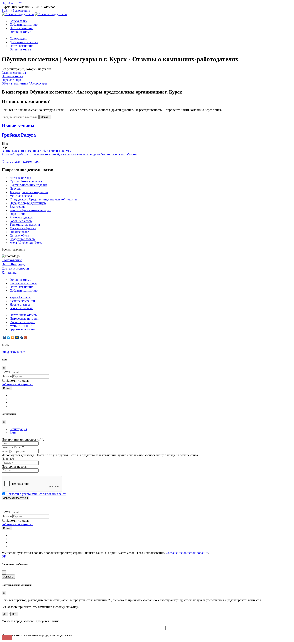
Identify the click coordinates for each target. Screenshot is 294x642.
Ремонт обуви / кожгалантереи (30, 210)
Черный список (20, 297)
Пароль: (8, 458)
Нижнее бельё (19, 231)
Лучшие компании (22, 301)
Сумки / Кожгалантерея (26, 181)
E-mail (6, 372)
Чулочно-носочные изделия (28, 185)
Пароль (7, 376)
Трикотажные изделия (25, 224)
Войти (6, 10)
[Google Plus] (25, 337)
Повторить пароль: (14, 466)
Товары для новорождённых (29, 192)
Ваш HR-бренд (13, 264)
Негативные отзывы (23, 315)
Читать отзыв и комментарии (21, 161)
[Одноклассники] (13, 337)
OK (4, 556)
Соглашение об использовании (187, 552)
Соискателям (18, 21)
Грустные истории (22, 329)
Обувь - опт (17, 213)
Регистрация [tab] (18, 429)
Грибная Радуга (19, 135)
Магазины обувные (23, 228)
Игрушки (16, 188)
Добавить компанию (24, 24)
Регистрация (21, 10)
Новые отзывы (20, 304)
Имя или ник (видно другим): (23, 439)
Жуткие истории (21, 325)
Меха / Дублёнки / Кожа (26, 242)
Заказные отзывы (21, 308)
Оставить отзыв (20, 31)
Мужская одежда (21, 217)
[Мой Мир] (17, 337)
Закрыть (8, 576)
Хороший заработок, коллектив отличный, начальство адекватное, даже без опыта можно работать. (69, 154)
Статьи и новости (15, 268)
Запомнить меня (17, 380)
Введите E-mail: (13, 447)
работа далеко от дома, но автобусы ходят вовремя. (36, 150)
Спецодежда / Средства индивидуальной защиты (43, 199)
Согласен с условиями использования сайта (36, 494)
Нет (14, 614)
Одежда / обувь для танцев (28, 203)
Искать (45, 117)
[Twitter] (9, 337)
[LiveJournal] (21, 337)
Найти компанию (21, 28)
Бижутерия (17, 206)
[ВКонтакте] (4, 337)
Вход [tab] (13, 432)
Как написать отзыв (23, 283)
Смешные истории (22, 322)
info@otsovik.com (13, 351)
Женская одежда (21, 195)
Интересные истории (24, 318)
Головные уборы (21, 221)
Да (4, 614)
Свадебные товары (22, 239)
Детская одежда (20, 177)
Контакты (9, 273)
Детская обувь (19, 235)
